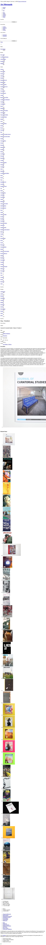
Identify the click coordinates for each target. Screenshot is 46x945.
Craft (1, 275)
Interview (2, 129)
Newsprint (2, 270)
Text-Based (2, 197)
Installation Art (3, 181)
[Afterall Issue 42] (6, 518)
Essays (1, 127)
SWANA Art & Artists (4, 251)
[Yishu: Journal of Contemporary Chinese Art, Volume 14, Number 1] (6, 592)
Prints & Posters (3, 162)
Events (4, 15)
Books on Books (3, 223)
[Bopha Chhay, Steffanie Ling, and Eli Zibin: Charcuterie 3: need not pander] (7, 702)
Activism (2, 184)
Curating (2, 262)
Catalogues (2, 298)
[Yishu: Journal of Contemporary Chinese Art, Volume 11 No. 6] (6, 874)
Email (4, 28)
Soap (1, 179)
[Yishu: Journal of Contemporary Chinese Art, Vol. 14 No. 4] (6, 629)
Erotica (1, 249)
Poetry (1, 106)
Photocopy (2, 244)
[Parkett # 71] (9, 739)
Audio (1, 212)
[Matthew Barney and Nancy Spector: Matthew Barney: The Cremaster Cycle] (9, 899)
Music (1, 190)
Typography (2, 90)
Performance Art (3, 80)
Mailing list (5, 920)
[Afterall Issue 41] (6, 506)
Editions (2, 302)
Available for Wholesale (5, 99)
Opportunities (5, 919)
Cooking (2, 277)
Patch (1, 175)
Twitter (4, 26)
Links (4, 8)
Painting (2, 77)
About (4, 13)
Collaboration (3, 192)
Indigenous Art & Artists (5, 136)
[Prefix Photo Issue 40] (8, 678)
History (1, 151)
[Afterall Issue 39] (6, 457)
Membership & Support (7, 916)
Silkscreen (2, 268)
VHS (1, 283)
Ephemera (2, 171)
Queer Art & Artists (4, 114)
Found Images (3, 93)
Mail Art (2, 231)
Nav (3, 10)
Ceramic (2, 160)
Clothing (2, 300)
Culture (1, 95)
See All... (2, 286)
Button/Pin (2, 201)
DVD (1, 240)
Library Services (6, 924)
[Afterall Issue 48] (6, 530)
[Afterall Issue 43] (6, 481)
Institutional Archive (7, 917)
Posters (1, 311)
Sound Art (2, 73)
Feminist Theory (3, 186)
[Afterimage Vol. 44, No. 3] (7, 616)
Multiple (2, 255)
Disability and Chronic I (5, 229)
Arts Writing (2, 112)
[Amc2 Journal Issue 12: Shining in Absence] (9, 690)
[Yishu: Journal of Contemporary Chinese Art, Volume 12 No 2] (6, 850)
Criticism (2, 75)
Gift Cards (5, 926)
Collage (1, 88)
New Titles (2, 54)
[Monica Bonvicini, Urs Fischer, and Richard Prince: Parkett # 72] (9, 764)
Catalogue (2, 166)
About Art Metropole (7, 914)
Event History (5, 918)
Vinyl (1, 121)
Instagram (5, 35)
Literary (1, 69)
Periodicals (2, 61)
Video (1, 313)
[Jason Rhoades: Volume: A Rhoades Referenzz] (12, 555)
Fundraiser (2, 220)
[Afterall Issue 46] (6, 801)
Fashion (1, 138)
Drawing (2, 145)
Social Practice (3, 207)
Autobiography (3, 227)
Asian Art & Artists (4, 203)
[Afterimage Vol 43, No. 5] (7, 543)
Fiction (1, 142)
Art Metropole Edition (4, 173)
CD (1, 188)
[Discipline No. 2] (11, 813)
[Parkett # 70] (9, 751)
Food (1, 210)
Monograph (2, 147)
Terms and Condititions (7, 929)
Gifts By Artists (3, 214)
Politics (1, 119)
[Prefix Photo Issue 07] (8, 666)
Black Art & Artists (4, 110)
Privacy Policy (5, 928)
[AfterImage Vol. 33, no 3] (8, 567)
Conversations (3, 140)
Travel (1, 242)
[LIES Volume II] (7, 653)
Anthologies (2, 291)
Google (4, 30)
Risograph (2, 158)
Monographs (2, 308)
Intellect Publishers (6, 333)
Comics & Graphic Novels (5, 134)
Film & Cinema (3, 84)
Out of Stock (2, 49)
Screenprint (2, 259)
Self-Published (3, 205)
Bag (1, 132)
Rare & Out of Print (4, 97)
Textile (1, 233)
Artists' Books (3, 59)
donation (4, 935)
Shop (4, 12)
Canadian (2, 101)
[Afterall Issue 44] (6, 494)
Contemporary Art (3, 86)
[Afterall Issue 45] (6, 788)
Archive (4, 14)
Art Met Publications (4, 56)
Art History (2, 153)
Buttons (1, 295)
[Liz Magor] (9, 837)
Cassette (2, 264)
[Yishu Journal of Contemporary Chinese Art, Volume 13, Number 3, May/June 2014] (6, 862)
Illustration (2, 108)
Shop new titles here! (22, 1)
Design (1, 125)
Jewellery (2, 216)
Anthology (2, 194)
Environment (2, 238)
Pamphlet (2, 218)
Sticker (1, 279)
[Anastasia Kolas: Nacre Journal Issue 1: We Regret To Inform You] (8, 641)
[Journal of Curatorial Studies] (9, 445)
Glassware (2, 225)
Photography (2, 82)
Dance (1, 177)
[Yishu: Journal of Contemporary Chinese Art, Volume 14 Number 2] (6, 580)
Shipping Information (7, 925)
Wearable (2, 164)
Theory (1, 199)
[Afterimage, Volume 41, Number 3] (7, 469)
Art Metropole (6, 4)
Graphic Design (3, 123)
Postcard (2, 155)
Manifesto (2, 257)
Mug (1, 272)
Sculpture (2, 149)
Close (1, 42)
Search (4, 7)
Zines (1, 168)
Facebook (5, 27)
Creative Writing (3, 116)
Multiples (2, 63)
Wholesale (5, 923)
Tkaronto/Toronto (3, 266)
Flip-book (2, 281)
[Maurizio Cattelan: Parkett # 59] (9, 727)
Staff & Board (5, 915)
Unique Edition (3, 246)
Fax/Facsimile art (3, 253)
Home (4, 17)
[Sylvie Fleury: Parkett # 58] (9, 715)
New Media (2, 71)
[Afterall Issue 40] (6, 776)
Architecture (2, 103)
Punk (1, 236)
